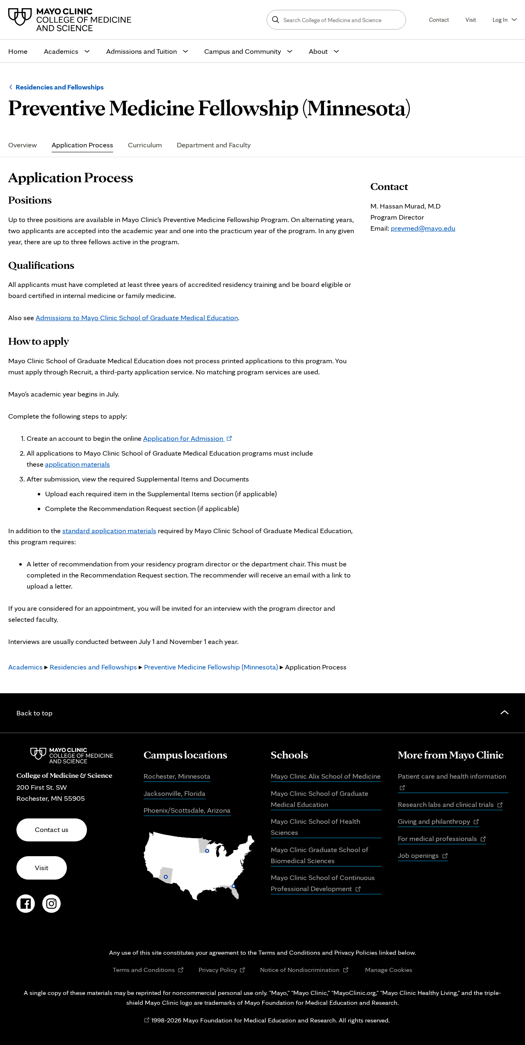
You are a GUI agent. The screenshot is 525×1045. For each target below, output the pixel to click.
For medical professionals (442, 839)
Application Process (82, 145)
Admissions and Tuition (141, 51)
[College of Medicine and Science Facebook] (25, 908)
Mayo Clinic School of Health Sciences (315, 826)
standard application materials (109, 530)
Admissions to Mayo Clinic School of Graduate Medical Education (137, 317)
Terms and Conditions (148, 969)
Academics (61, 51)
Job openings (423, 855)
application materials (77, 464)
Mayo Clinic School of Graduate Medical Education (319, 799)
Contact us (51, 829)
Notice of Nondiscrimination (304, 969)
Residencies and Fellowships (60, 86)
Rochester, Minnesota (177, 776)
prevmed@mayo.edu (423, 228)
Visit (471, 19)
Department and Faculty (214, 145)
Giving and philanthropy (438, 821)
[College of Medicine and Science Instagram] (51, 908)
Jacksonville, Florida (174, 793)
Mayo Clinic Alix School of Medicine (326, 776)
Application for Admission (187, 438)
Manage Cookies (388, 969)
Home (17, 51)
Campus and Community (242, 51)
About (318, 51)
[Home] (71, 19)
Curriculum (145, 145)
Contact (439, 19)
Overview (22, 145)
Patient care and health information (453, 782)
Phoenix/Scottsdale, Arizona (187, 810)
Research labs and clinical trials (450, 805)
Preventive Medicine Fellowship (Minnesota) (211, 666)
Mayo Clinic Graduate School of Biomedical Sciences (319, 855)
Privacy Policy (222, 969)
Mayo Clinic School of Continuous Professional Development (323, 883)
